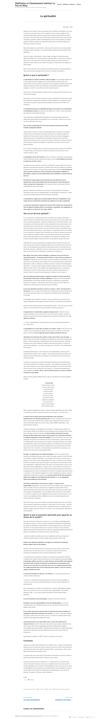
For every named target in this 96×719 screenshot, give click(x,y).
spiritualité (67, 689)
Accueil (59, 4)
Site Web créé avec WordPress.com (50, 716)
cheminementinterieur (30, 689)
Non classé (49, 689)
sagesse (62, 689)
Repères (72, 4)
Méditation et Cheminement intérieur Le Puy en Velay (35, 4)
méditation (57, 689)
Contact (78, 4)
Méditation (65, 4)
